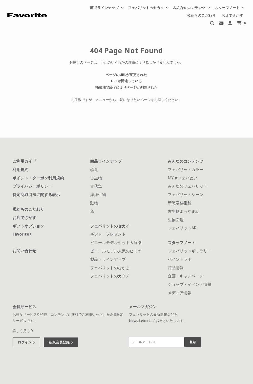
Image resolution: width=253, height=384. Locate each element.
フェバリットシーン (185, 194)
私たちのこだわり (201, 15)
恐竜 (94, 169)
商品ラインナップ (106, 161)
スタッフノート (181, 242)
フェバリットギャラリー (189, 251)
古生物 (96, 178)
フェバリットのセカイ (110, 226)
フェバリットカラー (185, 169)
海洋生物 (98, 194)
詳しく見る (22, 330)
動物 (94, 203)
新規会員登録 (60, 342)
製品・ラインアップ (108, 259)
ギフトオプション (28, 226)
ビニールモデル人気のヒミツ (116, 251)
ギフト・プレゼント (108, 234)
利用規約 (20, 169)
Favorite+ (22, 234)
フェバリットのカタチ (110, 276)
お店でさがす (232, 15)
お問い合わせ (24, 250)
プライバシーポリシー (32, 186)
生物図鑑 (176, 219)
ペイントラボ (179, 259)
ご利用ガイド (24, 161)
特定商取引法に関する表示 (36, 194)
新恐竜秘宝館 (179, 203)
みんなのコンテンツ (185, 161)
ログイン (25, 342)
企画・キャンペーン (185, 276)
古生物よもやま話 (183, 211)
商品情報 (176, 267)
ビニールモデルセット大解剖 (116, 242)
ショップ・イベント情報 (189, 284)
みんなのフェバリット (187, 186)
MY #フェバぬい (182, 178)
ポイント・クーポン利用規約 (38, 178)
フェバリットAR (182, 228)
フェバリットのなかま (110, 267)
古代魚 (96, 186)
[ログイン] (230, 23)
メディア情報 (179, 292)
